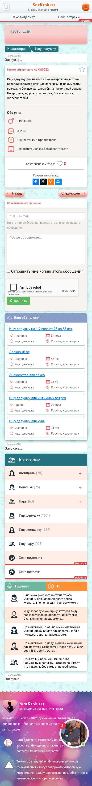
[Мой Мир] (58, 182)
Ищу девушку (30, 516)
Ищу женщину (30, 530)
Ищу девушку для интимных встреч (37, 398)
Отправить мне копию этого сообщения (47, 271)
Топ (59, 586)
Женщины (27, 473)
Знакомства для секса (27, 375)
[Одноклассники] (51, 182)
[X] (43, 182)
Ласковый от (19, 352)
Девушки (26, 487)
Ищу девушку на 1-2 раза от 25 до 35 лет (40, 329)
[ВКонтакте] (36, 182)
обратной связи (52, 778)
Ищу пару (27, 544)
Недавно (22, 586)
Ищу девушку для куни (27, 421)
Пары (23, 501)
